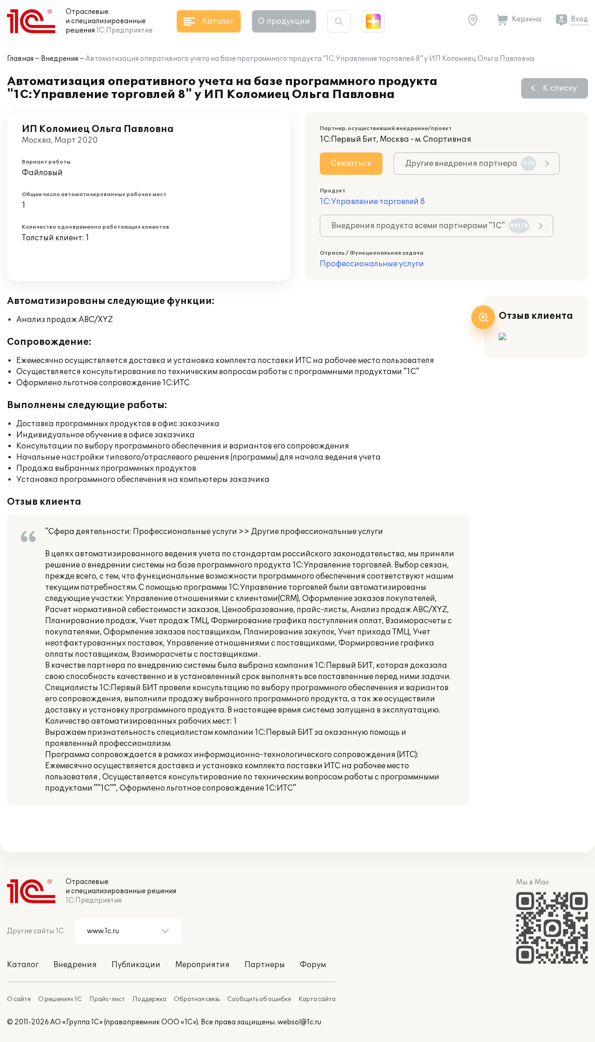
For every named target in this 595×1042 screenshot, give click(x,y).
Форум (313, 964)
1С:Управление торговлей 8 (372, 201)
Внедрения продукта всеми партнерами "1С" (429, 226)
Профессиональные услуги (372, 264)
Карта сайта (317, 999)
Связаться (351, 163)
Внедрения (59, 59)
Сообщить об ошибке (259, 999)
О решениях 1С (60, 999)
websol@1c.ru (299, 1022)
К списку (560, 88)
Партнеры (265, 964)
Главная (20, 59)
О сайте (19, 999)
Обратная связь (197, 999)
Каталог (23, 964)
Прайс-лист (107, 999)
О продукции (284, 21)
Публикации (136, 964)
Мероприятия (202, 964)
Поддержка (149, 999)
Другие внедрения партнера (470, 163)
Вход (579, 19)
